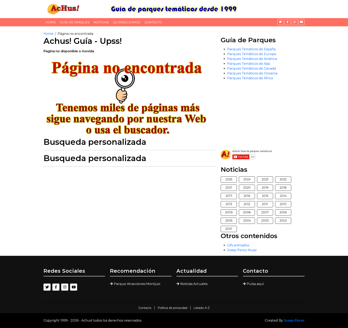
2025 (229, 179)
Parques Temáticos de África (250, 78)
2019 (265, 187)
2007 (265, 212)
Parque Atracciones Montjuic (137, 284)
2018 (283, 187)
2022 (283, 179)
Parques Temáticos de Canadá (251, 68)
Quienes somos (126, 22)
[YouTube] (301, 22)
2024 (247, 179)
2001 (228, 229)
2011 (265, 204)
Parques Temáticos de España (251, 49)
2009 (229, 212)
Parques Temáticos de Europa (251, 54)
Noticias (101, 22)
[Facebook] (287, 22)
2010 (283, 204)
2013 (229, 204)
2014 (283, 196)
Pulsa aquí (255, 284)
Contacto (153, 22)
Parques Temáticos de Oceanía (252, 73)
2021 (229, 187)
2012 (247, 204)
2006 (283, 212)
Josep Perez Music (242, 250)
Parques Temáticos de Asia (248, 64)
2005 (228, 220)
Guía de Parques (75, 22)
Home (51, 22)
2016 (247, 196)
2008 (247, 212)
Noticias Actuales (193, 284)
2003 (265, 220)
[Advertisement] (130, 198)
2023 (265, 179)
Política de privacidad (172, 308)
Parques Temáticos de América (252, 59)
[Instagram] (294, 22)
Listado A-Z (202, 308)
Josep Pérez (294, 320)
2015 (265, 196)
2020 (247, 187)
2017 (229, 196)
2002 (283, 220)
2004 (247, 220)
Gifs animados (238, 245)
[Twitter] (280, 22)
